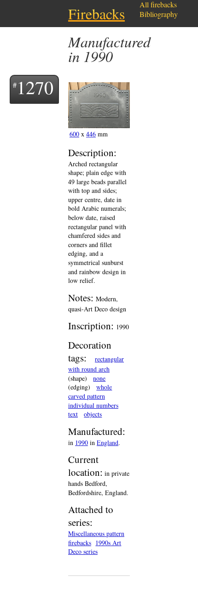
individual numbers (93, 405)
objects (93, 414)
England (107, 442)
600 (74, 134)
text (73, 414)
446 (91, 134)
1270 (35, 87)
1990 (81, 442)
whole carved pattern (90, 391)
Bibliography (159, 14)
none (99, 378)
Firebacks (96, 13)
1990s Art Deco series (94, 547)
